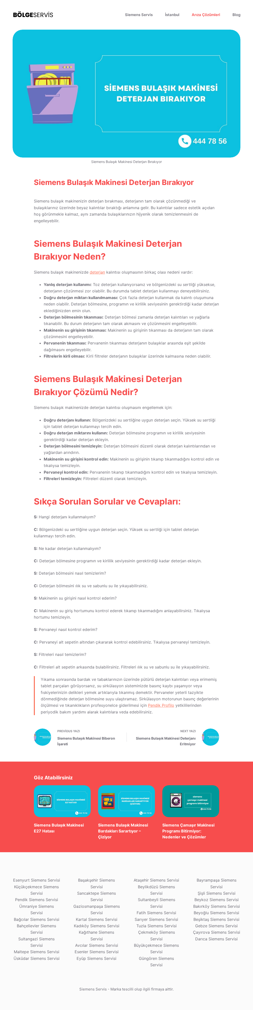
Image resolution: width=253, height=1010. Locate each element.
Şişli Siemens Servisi (216, 893)
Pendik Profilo (161, 705)
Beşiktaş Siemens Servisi (216, 919)
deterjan (97, 272)
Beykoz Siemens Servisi (216, 899)
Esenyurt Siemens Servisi (36, 880)
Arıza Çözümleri (206, 14)
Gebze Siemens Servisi (216, 925)
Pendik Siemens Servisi (36, 899)
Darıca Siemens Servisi (216, 938)
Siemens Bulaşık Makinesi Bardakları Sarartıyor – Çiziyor (123, 831)
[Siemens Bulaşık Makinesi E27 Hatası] (62, 801)
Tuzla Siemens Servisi (156, 925)
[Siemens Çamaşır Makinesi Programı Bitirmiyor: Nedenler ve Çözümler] (190, 801)
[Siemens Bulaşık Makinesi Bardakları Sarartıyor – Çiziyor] (126, 801)
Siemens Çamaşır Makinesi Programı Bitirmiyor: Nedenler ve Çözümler (188, 831)
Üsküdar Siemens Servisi (37, 958)
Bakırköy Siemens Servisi (216, 906)
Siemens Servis (139, 14)
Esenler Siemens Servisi (97, 951)
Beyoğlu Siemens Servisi (216, 912)
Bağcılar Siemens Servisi (36, 919)
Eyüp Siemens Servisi (96, 958)
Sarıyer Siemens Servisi (156, 919)
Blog (236, 14)
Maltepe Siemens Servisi (36, 951)
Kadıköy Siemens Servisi (96, 925)
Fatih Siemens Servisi (156, 912)
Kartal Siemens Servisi (96, 919)
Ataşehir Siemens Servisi (156, 880)
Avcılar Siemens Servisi (96, 945)
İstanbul (172, 14)
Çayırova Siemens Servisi (216, 932)
